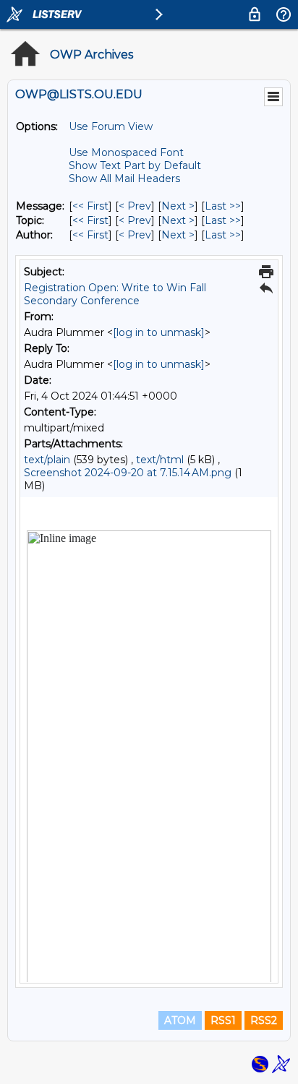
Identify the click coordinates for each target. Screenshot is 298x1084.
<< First (90, 205)
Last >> (223, 205)
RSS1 (223, 1020)
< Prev (135, 205)
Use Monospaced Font (126, 152)
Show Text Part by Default (135, 165)
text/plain (47, 459)
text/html (160, 459)
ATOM (180, 1020)
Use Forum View (111, 126)
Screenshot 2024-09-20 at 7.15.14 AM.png (127, 472)
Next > (178, 205)
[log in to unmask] (159, 332)
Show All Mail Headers (124, 178)
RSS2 (263, 1020)
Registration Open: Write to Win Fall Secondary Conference (115, 294)
